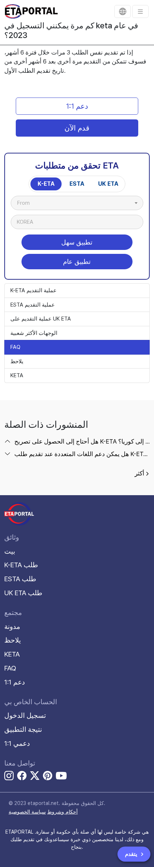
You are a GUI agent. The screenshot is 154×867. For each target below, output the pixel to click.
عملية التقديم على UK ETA (40, 319)
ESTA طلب (20, 579)
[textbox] (27, 203)
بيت (9, 551)
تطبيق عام (77, 261)
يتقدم (132, 854)
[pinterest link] (47, 777)
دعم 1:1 (77, 106)
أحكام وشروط (62, 812)
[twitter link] (34, 777)
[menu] (140, 11)
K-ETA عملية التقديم (33, 290)
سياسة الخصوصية (27, 812)
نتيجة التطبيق (23, 729)
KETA (16, 375)
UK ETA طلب (23, 593)
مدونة (12, 626)
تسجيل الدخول (25, 715)
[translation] (122, 11)
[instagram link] (9, 777)
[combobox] (77, 203)
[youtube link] (61, 775)
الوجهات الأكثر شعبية (33, 333)
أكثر (139, 473)
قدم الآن (77, 128)
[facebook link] (22, 777)
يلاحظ (16, 361)
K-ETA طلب (21, 565)
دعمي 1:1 (17, 743)
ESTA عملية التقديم (32, 305)
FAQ (15, 347)
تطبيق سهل (76, 242)
